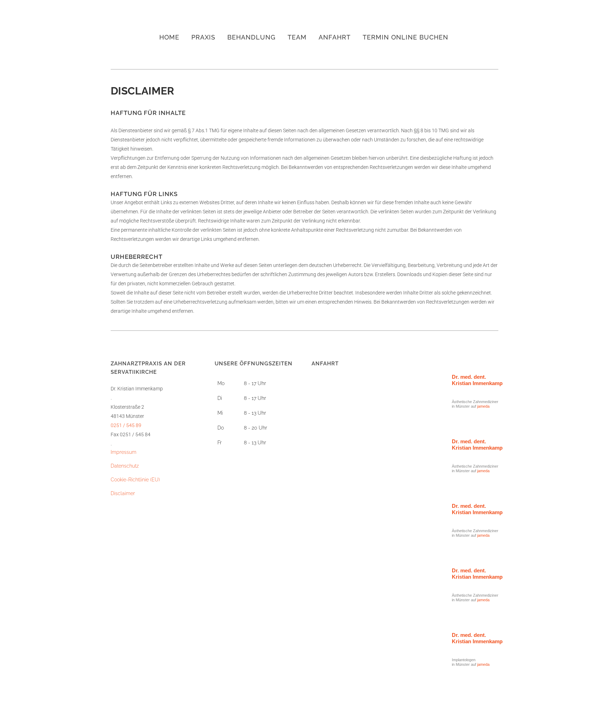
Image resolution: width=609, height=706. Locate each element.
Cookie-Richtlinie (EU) (135, 479)
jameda (483, 406)
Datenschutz (125, 466)
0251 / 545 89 (126, 425)
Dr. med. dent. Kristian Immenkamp (477, 380)
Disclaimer (123, 493)
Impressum (123, 452)
